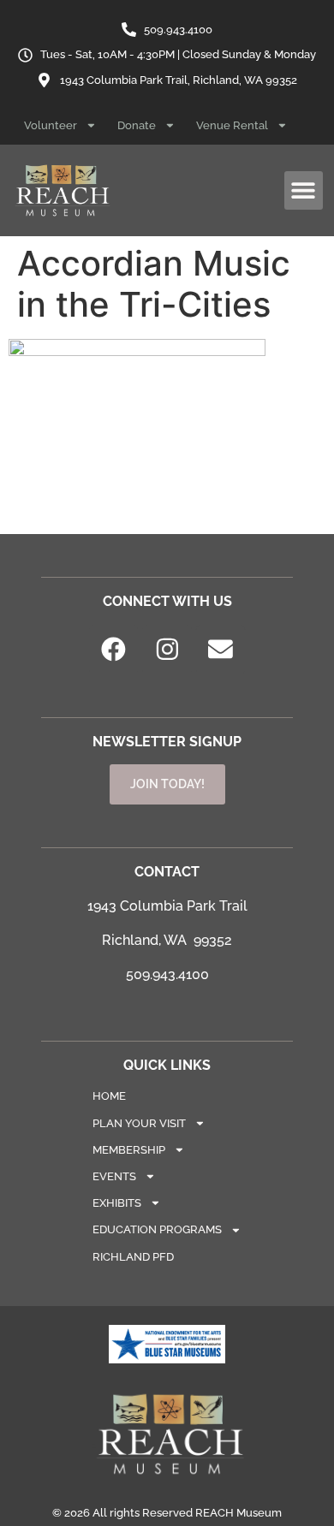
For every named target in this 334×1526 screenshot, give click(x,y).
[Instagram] (167, 649)
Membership (128, 1149)
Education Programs (157, 1229)
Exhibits (116, 1202)
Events (114, 1176)
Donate (136, 125)
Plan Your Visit (139, 1123)
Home (109, 1096)
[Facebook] (114, 649)
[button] (303, 190)
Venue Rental (232, 125)
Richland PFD (133, 1256)
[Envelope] (221, 649)
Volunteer (50, 125)
